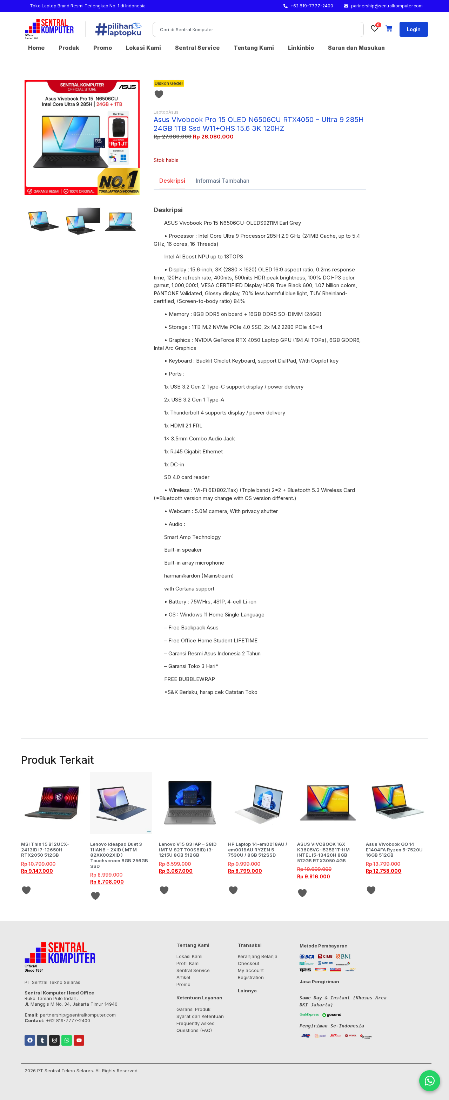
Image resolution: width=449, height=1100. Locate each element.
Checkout (248, 963)
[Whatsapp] (66, 1040)
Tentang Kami (254, 47)
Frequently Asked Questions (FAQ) (195, 1026)
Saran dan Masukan (356, 47)
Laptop (161, 112)
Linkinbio (301, 47)
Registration (251, 977)
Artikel (183, 977)
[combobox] (258, 29)
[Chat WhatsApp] (429, 1080)
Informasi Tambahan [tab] (222, 180)
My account (251, 970)
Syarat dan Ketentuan (200, 1016)
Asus (173, 112)
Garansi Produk (193, 1009)
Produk (69, 47)
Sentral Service (197, 47)
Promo (102, 47)
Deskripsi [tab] (172, 180)
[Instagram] (54, 1040)
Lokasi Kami (143, 47)
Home (36, 47)
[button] (32, 222)
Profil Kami (188, 963)
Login (414, 29)
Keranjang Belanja (257, 956)
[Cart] (389, 28)
